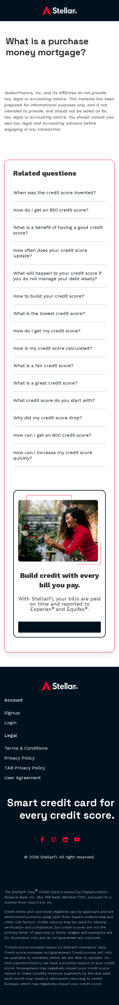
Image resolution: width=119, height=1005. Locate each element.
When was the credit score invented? (54, 192)
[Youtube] (77, 839)
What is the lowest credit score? (49, 313)
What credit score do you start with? (54, 400)
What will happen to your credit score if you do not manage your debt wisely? (57, 275)
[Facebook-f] (42, 839)
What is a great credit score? (45, 383)
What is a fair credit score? (43, 365)
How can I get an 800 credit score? (52, 435)
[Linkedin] (65, 839)
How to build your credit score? (48, 296)
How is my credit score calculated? (52, 348)
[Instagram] (54, 839)
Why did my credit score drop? (47, 417)
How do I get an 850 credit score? (50, 210)
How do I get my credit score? (46, 331)
